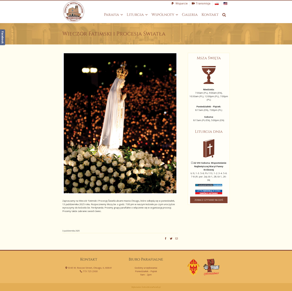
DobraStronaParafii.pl (151, 287)
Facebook (2, 37)
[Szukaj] (224, 14)
